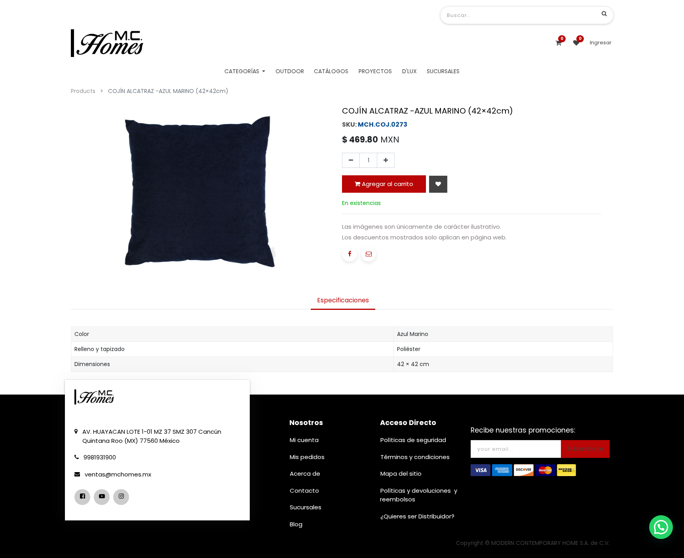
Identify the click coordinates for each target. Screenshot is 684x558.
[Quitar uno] (351, 160)
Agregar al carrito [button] (386, 184)
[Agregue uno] (386, 160)
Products (83, 91)
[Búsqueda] (604, 13)
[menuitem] (289, 71)
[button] (438, 184)
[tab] (343, 301)
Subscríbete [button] (585, 448)
